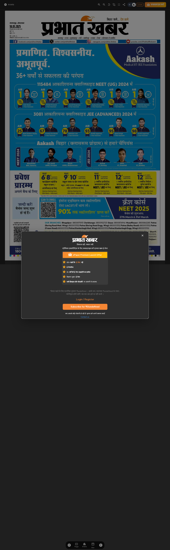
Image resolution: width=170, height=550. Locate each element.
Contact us (85, 317)
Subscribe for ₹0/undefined (85, 306)
